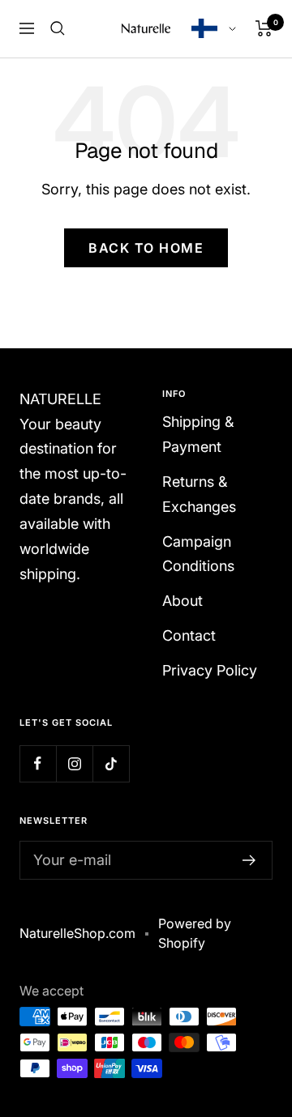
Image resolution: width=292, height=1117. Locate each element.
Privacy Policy (209, 670)
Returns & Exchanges (199, 494)
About (182, 600)
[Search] (57, 28)
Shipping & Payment (198, 434)
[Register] (249, 860)
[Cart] (264, 28)
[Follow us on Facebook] (37, 763)
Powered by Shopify (194, 933)
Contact (189, 635)
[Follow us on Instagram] (74, 763)
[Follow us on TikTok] (110, 763)
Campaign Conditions (198, 554)
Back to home (146, 248)
